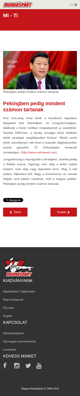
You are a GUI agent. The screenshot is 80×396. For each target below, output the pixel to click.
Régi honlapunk (13, 299)
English (8, 315)
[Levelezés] (71, 4)
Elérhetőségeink (13, 333)
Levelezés (9, 349)
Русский (8, 307)
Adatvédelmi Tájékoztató (19, 291)
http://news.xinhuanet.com (39, 152)
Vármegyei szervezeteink (19, 341)
